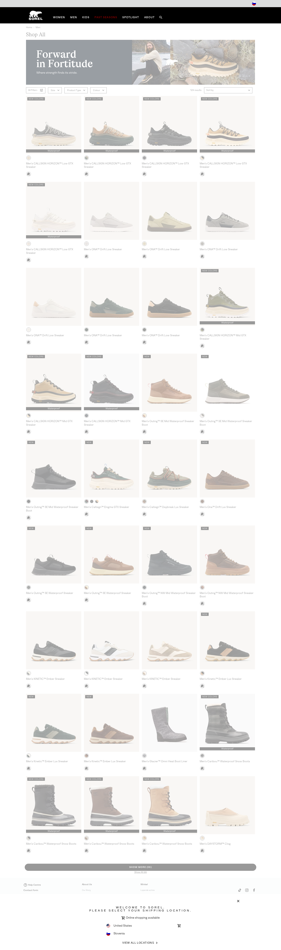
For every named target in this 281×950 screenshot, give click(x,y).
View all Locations (138, 942)
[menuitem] (59, 17)
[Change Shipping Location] (254, 3)
